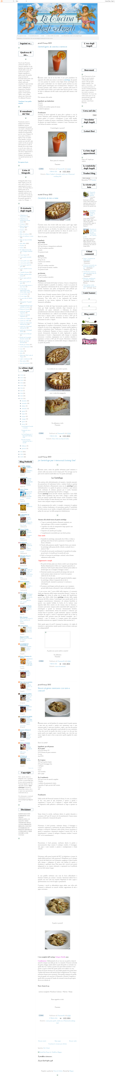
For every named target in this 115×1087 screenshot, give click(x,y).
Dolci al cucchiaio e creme (26, 236)
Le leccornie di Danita (26, 606)
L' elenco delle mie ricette (52, 35)
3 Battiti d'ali (54, 664)
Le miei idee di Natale (26, 298)
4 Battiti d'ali (54, 171)
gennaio (24, 448)
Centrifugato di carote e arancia (52, 47)
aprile (23, 421)
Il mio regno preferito (25, 278)
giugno (24, 416)
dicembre (24, 401)
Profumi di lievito (24, 309)
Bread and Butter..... (25, 705)
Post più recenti (42, 1041)
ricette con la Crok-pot (25, 333)
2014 (21, 393)
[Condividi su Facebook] (68, 171)
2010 (21, 454)
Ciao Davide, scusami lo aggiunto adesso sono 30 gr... (89, 273)
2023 (21, 377)
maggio (24, 419)
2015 (21, 390)
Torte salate (23, 361)
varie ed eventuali (60, 666)
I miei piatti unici (24, 260)
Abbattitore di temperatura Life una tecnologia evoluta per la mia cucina (35, 38)
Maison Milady (24, 529)
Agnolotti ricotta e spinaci (29, 648)
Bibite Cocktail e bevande (53, 174)
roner (21, 349)
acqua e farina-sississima (24, 490)
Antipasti (22, 224)
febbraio (24, 446)
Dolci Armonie (24, 617)
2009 (22, 457)
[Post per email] (60, 171)
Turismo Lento (23, 568)
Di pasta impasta (24, 671)
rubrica (22, 351)
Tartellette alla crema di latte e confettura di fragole (26, 620)
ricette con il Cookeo (25, 318)
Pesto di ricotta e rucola (29, 674)
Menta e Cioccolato (25, 743)
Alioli (28, 558)
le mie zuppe (23, 296)
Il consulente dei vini (34, 35)
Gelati (21, 247)
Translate (93, 180)
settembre (24, 408)
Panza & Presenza (24, 581)
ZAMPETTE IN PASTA (26, 716)
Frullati (22, 245)
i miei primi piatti (51, 1021)
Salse (21, 353)
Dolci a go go (23, 592)
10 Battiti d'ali (53, 1018)
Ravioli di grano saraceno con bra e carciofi (27, 441)
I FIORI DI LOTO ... (25, 503)
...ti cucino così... (24, 477)
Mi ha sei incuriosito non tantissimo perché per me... (90, 267)
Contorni (22, 230)
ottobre (24, 406)
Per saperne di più (21, 35)
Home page (58, 1041)
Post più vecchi (73, 1041)
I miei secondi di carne (26, 268)
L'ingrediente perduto (26, 693)
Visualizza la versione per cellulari (57, 1044)
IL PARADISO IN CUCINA (24, 515)
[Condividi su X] (66, 171)
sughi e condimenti (25, 359)
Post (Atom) (47, 1048)
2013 (21, 396)
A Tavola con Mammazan (23, 757)
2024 (22, 375)
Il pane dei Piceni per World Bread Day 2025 (29, 698)
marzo (23, 424)
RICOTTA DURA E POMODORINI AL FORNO (30, 482)
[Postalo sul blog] (65, 171)
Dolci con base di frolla (62, 438)
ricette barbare (24, 625)
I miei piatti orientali (25, 257)
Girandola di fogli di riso (29, 609)
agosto (23, 411)
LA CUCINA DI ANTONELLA (24, 644)
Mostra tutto (30, 768)
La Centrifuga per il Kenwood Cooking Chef (56, 460)
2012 (21, 398)
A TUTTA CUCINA (25, 466)
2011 (21, 451)
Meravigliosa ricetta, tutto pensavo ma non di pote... (89, 286)
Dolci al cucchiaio (24, 234)
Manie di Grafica (58, 1071)
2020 (22, 385)
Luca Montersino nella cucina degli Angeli (71, 35)
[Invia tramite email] (63, 171)
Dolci (53, 438)
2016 (21, 388)
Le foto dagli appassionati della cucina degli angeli (25, 290)
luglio (23, 414)
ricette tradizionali (25, 346)
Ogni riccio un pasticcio (26, 682)
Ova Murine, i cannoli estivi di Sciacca (29, 735)
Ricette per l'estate (24, 344)
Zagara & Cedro (24, 637)
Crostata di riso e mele (48, 198)
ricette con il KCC (24, 320)
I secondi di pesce (24, 272)
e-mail (42, 35)
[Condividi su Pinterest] (69, 171)
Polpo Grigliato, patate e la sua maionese (29, 686)
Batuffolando (23, 542)
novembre (24, 403)
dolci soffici (23, 243)
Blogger (72, 1071)
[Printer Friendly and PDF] (41, 169)
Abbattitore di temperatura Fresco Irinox (25, 220)
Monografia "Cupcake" (26, 302)
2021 (21, 383)
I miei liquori (23, 255)
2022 (22, 380)
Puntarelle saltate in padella (92, 194)
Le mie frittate (24, 294)
